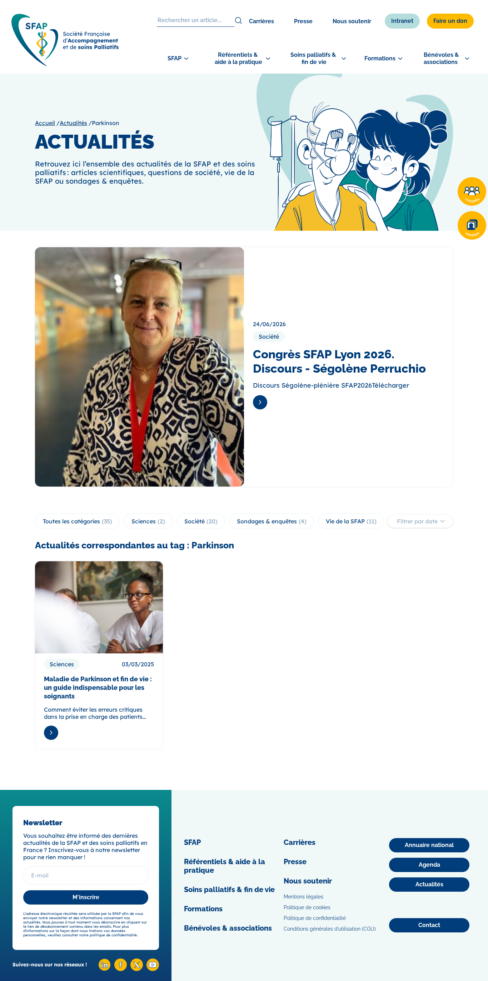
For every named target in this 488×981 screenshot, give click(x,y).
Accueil (45, 122)
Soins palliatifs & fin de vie (229, 889)
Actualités (73, 122)
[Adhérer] (472, 225)
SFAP (192, 842)
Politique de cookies (307, 907)
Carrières (261, 21)
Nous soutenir (352, 21)
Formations (203, 909)
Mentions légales (303, 897)
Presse (303, 21)
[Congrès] (472, 191)
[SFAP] (65, 64)
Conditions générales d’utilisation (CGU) (330, 929)
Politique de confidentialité (315, 918)
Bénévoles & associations (228, 928)
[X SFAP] (136, 969)
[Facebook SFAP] (120, 969)
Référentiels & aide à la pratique (224, 866)
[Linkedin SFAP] (104, 969)
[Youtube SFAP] (152, 969)
